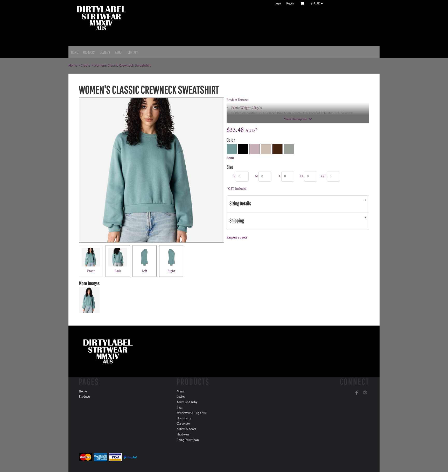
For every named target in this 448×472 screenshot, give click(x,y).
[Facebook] (356, 392)
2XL (323, 176)
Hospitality (184, 418)
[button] (318, 3)
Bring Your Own (188, 440)
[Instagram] (365, 392)
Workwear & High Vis (192, 413)
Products (84, 396)
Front (91, 271)
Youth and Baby (187, 402)
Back (118, 271)
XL (301, 176)
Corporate (183, 423)
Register (290, 3)
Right (171, 271)
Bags (180, 407)
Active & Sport (186, 429)
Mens (180, 391)
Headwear (183, 434)
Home (72, 65)
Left (144, 271)
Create (85, 65)
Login (278, 3)
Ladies (181, 396)
